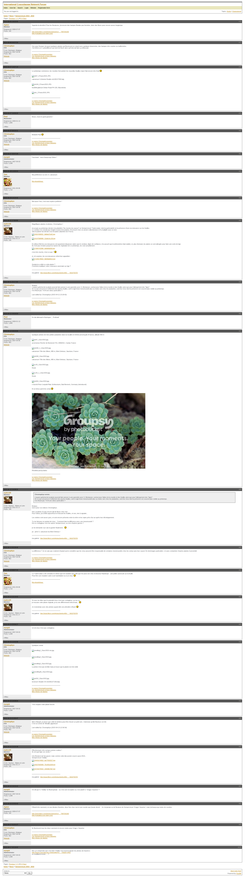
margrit (7, 157)
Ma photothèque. (37, 181)
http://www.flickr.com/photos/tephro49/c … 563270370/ (59, 273)
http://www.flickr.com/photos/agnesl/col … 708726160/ (50, 32)
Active (229, 11)
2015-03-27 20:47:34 (11, 154)
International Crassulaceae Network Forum (25, 4)
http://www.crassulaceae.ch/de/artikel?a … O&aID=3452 (51, 852)
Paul (5, 117)
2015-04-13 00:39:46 (11, 547)
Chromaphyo (9, 46)
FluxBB (238, 873)
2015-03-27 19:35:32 (11, 113)
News (11, 16)
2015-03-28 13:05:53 (11, 171)
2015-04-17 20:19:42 (11, 847)
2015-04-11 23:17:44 (11, 282)
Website (33, 8)
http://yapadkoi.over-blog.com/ (42, 33)
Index (6, 8)
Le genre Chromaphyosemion (42, 54)
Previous (12, 18)
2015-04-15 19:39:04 (11, 701)
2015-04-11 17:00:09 (11, 220)
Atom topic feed (236, 871)
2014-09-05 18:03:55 (11, 21)
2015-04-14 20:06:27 (11, 624)
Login (26, 8)
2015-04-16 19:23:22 (11, 786)
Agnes (6, 25)
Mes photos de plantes (39, 58)
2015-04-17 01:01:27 (11, 824)
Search (20, 8)
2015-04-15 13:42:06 (11, 642)
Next (24, 18)
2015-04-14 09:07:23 (11, 570)
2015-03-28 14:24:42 (11, 198)
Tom (5, 175)
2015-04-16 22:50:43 (11, 803)
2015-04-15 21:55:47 (11, 718)
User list (12, 8)
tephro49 (7, 224)
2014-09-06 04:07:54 (11, 42)
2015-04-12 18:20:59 (11, 313)
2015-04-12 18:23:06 (11, 331)
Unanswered (236, 11)
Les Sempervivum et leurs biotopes (44, 56)
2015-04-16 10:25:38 (11, 746)
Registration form (44, 8)
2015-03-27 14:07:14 (11, 67)
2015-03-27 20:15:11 (11, 131)
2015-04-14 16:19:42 (11, 597)
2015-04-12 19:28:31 (11, 489)
